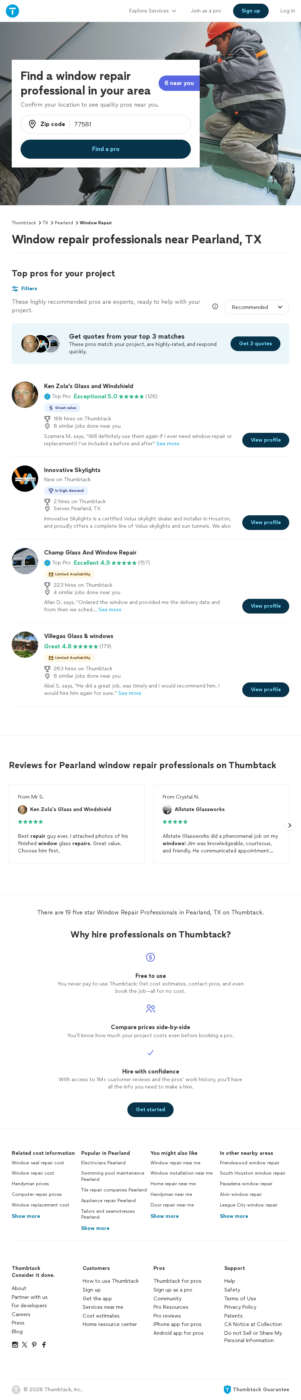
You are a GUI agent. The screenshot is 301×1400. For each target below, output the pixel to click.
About (19, 1288)
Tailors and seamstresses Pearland (108, 1214)
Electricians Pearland (103, 1162)
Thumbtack (24, 222)
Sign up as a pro (172, 1290)
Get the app (97, 1299)
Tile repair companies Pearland (114, 1190)
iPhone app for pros (177, 1324)
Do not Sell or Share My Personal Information (253, 1337)
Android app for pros (178, 1333)
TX (45, 222)
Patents (233, 1316)
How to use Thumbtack (111, 1281)
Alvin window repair (241, 1194)
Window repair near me (175, 1162)
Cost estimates (101, 1316)
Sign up (92, 1290)
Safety (232, 1290)
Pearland (64, 222)
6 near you (179, 83)
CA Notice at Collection (253, 1324)
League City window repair (249, 1205)
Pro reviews (167, 1316)
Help (229, 1281)
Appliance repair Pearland (108, 1200)
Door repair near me (172, 1205)
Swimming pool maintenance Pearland (112, 1176)
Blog (17, 1332)
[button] (57, 397)
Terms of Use (240, 1299)
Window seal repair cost (38, 1162)
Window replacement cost (40, 1205)
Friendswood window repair (249, 1162)
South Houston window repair (252, 1173)
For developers (29, 1306)
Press (18, 1323)
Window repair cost (33, 1173)
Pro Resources (170, 1307)
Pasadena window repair (246, 1183)
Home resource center (110, 1324)
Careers (21, 1314)
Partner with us (30, 1297)
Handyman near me (171, 1194)
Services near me (103, 1307)
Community (167, 1299)
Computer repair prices (37, 1194)
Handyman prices (30, 1183)
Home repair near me (173, 1183)
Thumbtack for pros (177, 1281)
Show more (26, 1216)
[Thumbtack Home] (12, 11)
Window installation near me (181, 1173)
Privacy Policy (240, 1307)
